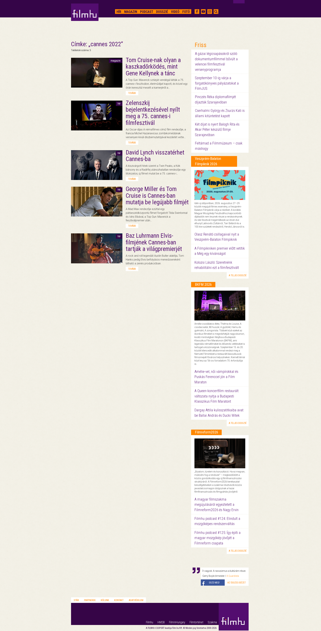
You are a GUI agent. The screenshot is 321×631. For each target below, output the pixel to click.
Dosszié (162, 12)
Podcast (146, 12)
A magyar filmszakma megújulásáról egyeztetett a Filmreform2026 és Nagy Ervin (216, 504)
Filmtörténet (196, 622)
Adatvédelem (136, 600)
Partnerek (90, 600)
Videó (175, 12)
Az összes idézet (236, 582)
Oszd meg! (214, 582)
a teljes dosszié (238, 275)
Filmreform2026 (206, 432)
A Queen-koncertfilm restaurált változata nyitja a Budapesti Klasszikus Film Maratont (216, 396)
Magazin (130, 12)
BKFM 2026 (203, 284)
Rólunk (105, 600)
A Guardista (233, 576)
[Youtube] (203, 12)
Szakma (212, 622)
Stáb (76, 600)
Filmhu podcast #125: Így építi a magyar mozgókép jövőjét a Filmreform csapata (217, 538)
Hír (119, 12)
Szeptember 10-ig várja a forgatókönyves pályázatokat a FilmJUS (217, 83)
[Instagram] (209, 12)
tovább (132, 93)
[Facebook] (197, 12)
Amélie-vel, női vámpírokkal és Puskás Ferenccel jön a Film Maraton (216, 376)
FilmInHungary (177, 622)
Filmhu (149, 622)
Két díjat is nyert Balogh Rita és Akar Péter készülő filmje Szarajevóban (217, 129)
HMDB (161, 622)
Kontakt (119, 600)
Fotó (186, 12)
